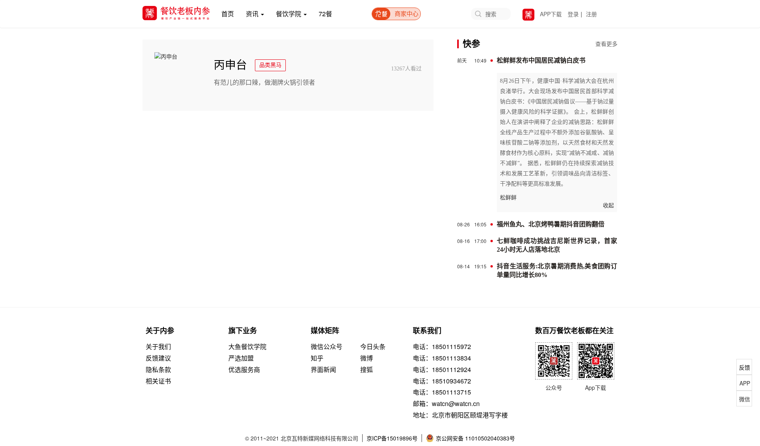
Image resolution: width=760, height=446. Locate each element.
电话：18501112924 (442, 369)
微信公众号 (326, 346)
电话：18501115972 (442, 346)
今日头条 (373, 346)
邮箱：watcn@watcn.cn (446, 403)
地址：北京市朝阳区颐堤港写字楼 (460, 415)
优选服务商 (244, 369)
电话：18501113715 (442, 392)
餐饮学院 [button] (289, 13)
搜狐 (366, 369)
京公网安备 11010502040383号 (475, 438)
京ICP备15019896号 (392, 438)
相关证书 (158, 381)
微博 (366, 358)
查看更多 (606, 44)
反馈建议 (158, 358)
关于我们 (158, 346)
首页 (230, 13)
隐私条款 (158, 369)
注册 (591, 14)
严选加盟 (241, 358)
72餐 (325, 13)
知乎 (317, 358)
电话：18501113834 (442, 358)
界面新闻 (323, 369)
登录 (573, 14)
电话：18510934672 (442, 381)
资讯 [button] (253, 13)
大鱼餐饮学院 (247, 346)
